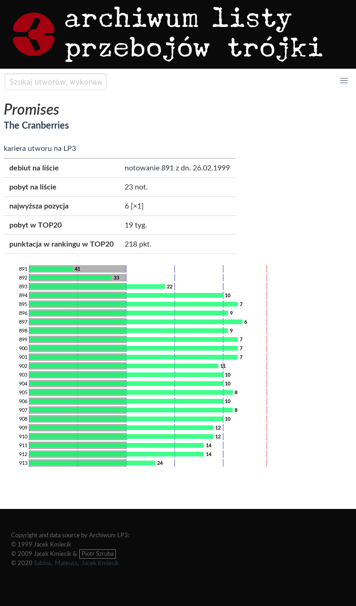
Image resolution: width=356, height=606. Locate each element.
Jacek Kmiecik (100, 563)
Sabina (42, 563)
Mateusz (66, 563)
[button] (344, 81)
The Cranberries (36, 125)
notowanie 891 (149, 168)
